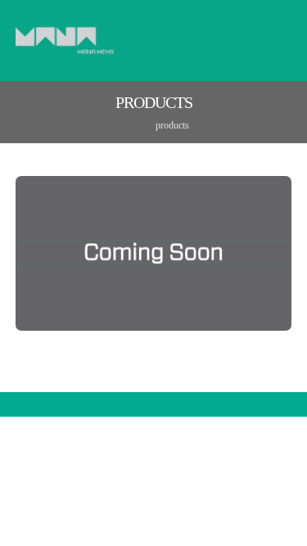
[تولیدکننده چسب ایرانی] (65, 40)
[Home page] (122, 125)
